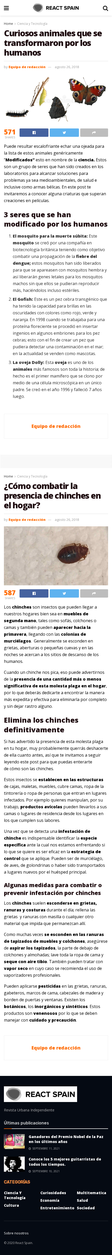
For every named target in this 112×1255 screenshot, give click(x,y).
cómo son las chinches (31, 768)
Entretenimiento (57, 1207)
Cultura (11, 1205)
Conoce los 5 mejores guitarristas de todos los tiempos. (65, 1162)
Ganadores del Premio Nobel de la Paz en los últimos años (66, 1139)
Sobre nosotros (16, 1233)
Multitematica (91, 1192)
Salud (82, 1200)
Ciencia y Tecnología (32, 23)
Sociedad (86, 1207)
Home (8, 23)
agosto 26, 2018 (67, 66)
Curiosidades (53, 1192)
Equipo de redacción (27, 66)
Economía (49, 1200)
